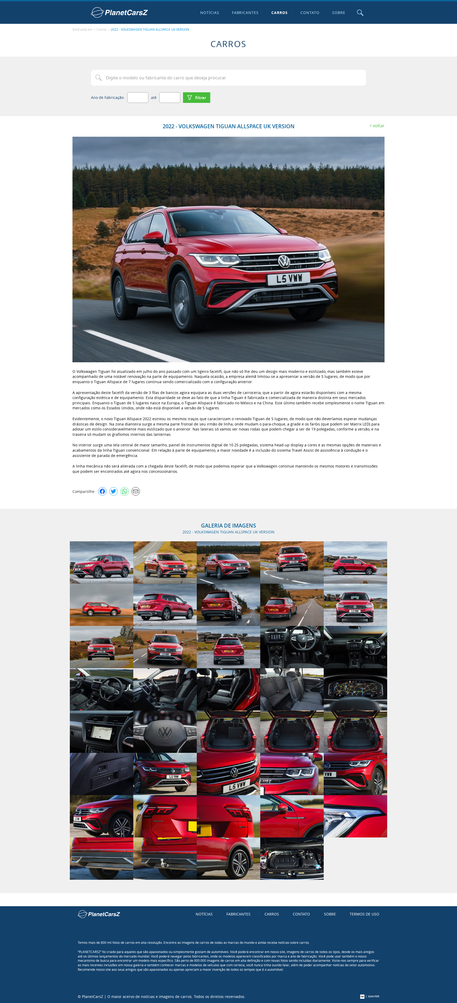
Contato (309, 12)
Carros (279, 12)
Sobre (338, 12)
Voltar (379, 126)
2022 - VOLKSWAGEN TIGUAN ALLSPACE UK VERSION (150, 29)
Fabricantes (245, 12)
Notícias (209, 12)
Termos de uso (364, 914)
